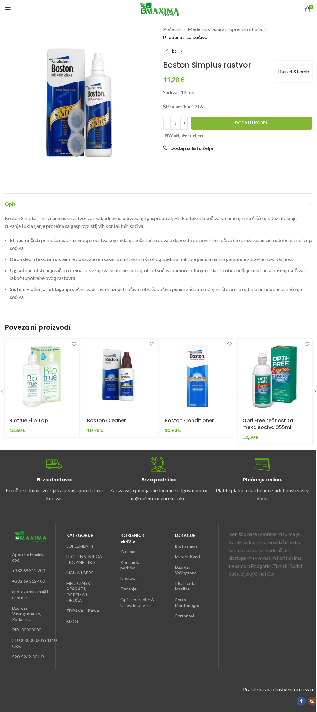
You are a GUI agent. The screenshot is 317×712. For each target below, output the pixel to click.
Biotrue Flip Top (28, 420)
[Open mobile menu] (8, 9)
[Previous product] (167, 51)
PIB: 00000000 (26, 629)
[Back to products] (174, 51)
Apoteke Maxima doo (28, 557)
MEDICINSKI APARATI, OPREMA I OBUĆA (79, 592)
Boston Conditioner (189, 420)
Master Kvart (188, 556)
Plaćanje (128, 588)
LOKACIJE (185, 535)
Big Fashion (186, 546)
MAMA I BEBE (80, 572)
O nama (127, 551)
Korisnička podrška (130, 564)
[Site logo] (158, 8)
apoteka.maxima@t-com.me (30, 594)
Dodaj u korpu (252, 122)
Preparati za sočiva (185, 37)
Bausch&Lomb (293, 71)
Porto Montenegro (187, 602)
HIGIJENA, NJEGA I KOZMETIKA (84, 559)
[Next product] (181, 51)
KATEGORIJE (79, 535)
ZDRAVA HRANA (83, 610)
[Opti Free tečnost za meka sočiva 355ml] (275, 376)
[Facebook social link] (301, 701)
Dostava (128, 578)
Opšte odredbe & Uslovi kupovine (137, 602)
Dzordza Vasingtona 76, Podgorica (26, 613)
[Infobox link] (54, 479)
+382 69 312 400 (28, 581)
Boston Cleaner (106, 420)
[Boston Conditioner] (197, 376)
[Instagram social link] (312, 701)
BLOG (72, 621)
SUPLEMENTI (79, 546)
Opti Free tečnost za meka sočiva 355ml (267, 424)
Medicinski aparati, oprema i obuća (225, 29)
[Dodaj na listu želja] (73, 344)
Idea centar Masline (186, 586)
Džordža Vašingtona (186, 569)
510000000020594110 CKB (30, 643)
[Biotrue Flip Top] (42, 376)
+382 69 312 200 (28, 570)
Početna (172, 29)
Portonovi (184, 615)
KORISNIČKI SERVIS (133, 538)
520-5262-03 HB (28, 656)
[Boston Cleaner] (119, 376)
